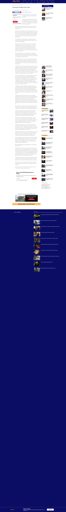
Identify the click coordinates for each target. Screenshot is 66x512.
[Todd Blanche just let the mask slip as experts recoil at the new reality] (43, 157)
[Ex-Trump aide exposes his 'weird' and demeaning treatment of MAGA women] (37, 258)
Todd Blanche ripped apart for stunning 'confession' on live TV (49, 166)
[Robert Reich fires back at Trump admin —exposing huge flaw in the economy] (37, 228)
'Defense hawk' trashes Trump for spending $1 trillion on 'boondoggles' (49, 9)
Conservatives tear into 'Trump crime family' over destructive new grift (49, 238)
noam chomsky (47, 184)
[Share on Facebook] (14, 12)
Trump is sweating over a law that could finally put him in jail (49, 139)
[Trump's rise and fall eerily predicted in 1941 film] (43, 161)
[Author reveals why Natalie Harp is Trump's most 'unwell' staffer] (51, 115)
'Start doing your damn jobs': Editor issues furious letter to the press (49, 179)
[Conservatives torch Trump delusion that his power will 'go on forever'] (51, 111)
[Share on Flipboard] (13, 12)
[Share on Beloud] (20, 12)
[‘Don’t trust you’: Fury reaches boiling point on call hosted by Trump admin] (43, 14)
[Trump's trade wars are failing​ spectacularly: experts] (51, 131)
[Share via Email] (17, 12)
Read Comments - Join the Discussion (26, 204)
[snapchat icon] (20, 212)
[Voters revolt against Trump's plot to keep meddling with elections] (51, 123)
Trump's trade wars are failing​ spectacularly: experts (45, 130)
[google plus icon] (16, 212)
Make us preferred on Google (27, 12)
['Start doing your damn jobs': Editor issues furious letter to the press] (43, 179)
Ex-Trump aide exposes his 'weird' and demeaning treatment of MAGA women (50, 256)
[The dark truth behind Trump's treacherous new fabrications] (43, 170)
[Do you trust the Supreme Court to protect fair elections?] (20, 198)
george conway (43, 184)
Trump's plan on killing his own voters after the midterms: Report (49, 148)
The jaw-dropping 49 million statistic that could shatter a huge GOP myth (49, 244)
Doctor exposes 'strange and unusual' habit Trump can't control (45, 127)
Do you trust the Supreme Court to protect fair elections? (31, 197)
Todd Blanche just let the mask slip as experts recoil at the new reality (49, 157)
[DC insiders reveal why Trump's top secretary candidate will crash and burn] (51, 119)
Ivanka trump (45, 188)
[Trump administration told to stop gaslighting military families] (43, 18)
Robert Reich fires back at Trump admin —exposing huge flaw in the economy (50, 226)
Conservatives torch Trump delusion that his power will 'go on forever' (45, 111)
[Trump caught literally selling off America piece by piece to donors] (43, 175)
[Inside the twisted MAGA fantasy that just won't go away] (37, 234)
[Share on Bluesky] (19, 12)
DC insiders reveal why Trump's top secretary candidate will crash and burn (45, 119)
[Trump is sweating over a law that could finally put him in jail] (43, 139)
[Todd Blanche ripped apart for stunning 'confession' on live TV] (43, 166)
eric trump (48, 188)
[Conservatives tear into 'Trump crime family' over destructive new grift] (37, 240)
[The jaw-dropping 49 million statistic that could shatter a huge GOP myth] (37, 246)
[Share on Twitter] (16, 12)
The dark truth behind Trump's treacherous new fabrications (49, 170)
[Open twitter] (51, 1)
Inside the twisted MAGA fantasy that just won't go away (47, 232)
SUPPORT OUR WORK (53, 2)
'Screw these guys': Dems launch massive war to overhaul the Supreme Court (49, 152)
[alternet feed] (51, 1)
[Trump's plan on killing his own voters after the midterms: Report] (43, 148)
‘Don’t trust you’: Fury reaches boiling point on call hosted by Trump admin (49, 13)
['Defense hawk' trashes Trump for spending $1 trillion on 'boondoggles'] (43, 9)
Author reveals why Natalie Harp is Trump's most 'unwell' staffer (45, 115)
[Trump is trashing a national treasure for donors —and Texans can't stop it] (43, 143)
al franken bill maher (46, 187)
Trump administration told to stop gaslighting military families (49, 18)
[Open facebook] (50, 1)
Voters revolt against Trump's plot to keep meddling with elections (45, 123)
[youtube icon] (19, 212)
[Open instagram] (17, 212)
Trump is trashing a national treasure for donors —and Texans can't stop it (49, 143)
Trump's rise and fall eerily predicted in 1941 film (49, 160)
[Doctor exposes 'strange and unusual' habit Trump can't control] (51, 127)
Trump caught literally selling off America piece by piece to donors (49, 175)
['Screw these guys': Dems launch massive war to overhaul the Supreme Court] (43, 152)
